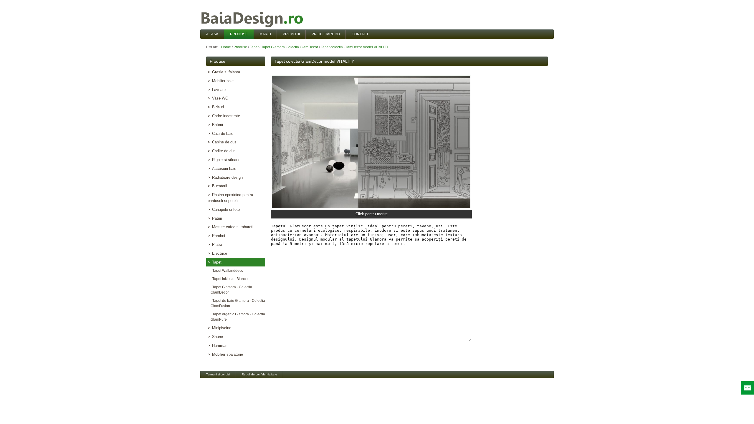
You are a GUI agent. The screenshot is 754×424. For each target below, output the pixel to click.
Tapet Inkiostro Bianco (229, 279)
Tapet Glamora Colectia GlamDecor (289, 47)
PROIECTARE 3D (326, 34)
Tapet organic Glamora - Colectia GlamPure (238, 317)
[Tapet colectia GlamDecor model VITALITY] (371, 142)
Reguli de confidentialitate (259, 374)
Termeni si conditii (218, 374)
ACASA (212, 34)
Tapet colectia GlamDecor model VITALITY (354, 47)
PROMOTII (291, 34)
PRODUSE (239, 34)
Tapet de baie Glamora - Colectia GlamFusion (238, 303)
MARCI (265, 34)
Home (226, 47)
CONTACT (360, 34)
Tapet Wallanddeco (227, 271)
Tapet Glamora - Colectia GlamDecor (231, 289)
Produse (240, 47)
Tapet (254, 47)
